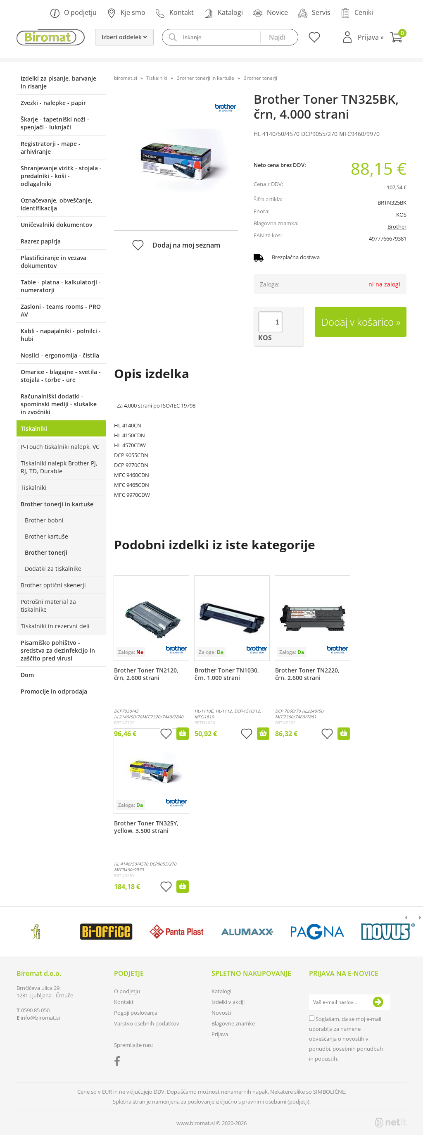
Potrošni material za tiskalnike (48, 605)
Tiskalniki (34, 428)
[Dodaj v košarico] (182, 733)
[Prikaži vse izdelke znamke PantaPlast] (177, 931)
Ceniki (363, 12)
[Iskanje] (279, 37)
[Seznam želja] (313, 40)
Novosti (221, 1012)
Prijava (371, 37)
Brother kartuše (46, 536)
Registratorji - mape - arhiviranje (51, 147)
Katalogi (230, 12)
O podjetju (80, 12)
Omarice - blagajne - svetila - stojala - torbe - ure (61, 376)
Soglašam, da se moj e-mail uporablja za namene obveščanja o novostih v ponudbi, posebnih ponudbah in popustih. (346, 1038)
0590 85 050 (35, 1010)
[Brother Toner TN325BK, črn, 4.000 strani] (176, 160)
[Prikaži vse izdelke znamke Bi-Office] (106, 931)
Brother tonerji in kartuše (57, 504)
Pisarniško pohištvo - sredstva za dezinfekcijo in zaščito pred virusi (58, 650)
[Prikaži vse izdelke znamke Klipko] (36, 931)
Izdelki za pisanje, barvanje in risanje (58, 82)
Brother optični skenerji (53, 585)
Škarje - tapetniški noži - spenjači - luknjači (55, 123)
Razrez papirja (41, 241)
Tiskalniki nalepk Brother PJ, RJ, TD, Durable (59, 467)
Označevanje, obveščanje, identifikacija (57, 204)
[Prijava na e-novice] (378, 1002)
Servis (321, 12)
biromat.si (125, 77)
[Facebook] (119, 1062)
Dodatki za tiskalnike (53, 568)
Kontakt (181, 12)
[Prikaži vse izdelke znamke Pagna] (318, 931)
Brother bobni (44, 520)
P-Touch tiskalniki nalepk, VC (60, 447)
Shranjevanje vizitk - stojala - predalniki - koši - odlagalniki (61, 176)
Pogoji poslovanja (135, 1012)
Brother (396, 226)
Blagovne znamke (233, 1023)
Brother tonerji (46, 552)
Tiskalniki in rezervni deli (55, 626)
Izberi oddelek (122, 37)
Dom (27, 675)
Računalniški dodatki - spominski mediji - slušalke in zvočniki (59, 404)
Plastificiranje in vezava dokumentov (53, 261)
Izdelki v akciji (228, 1002)
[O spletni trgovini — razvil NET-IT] (390, 1123)
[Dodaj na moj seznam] (166, 734)
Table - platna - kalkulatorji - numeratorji (61, 286)
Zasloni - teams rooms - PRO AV (61, 310)
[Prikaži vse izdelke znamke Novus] (388, 931)
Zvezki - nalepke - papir (53, 103)
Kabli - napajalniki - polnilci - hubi (61, 335)
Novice (277, 12)
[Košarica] (398, 38)
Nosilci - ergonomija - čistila (60, 355)
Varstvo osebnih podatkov (146, 1023)
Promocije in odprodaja (54, 691)
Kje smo (133, 12)
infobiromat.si (40, 1017)
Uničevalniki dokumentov (56, 225)
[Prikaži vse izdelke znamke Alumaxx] (247, 931)
